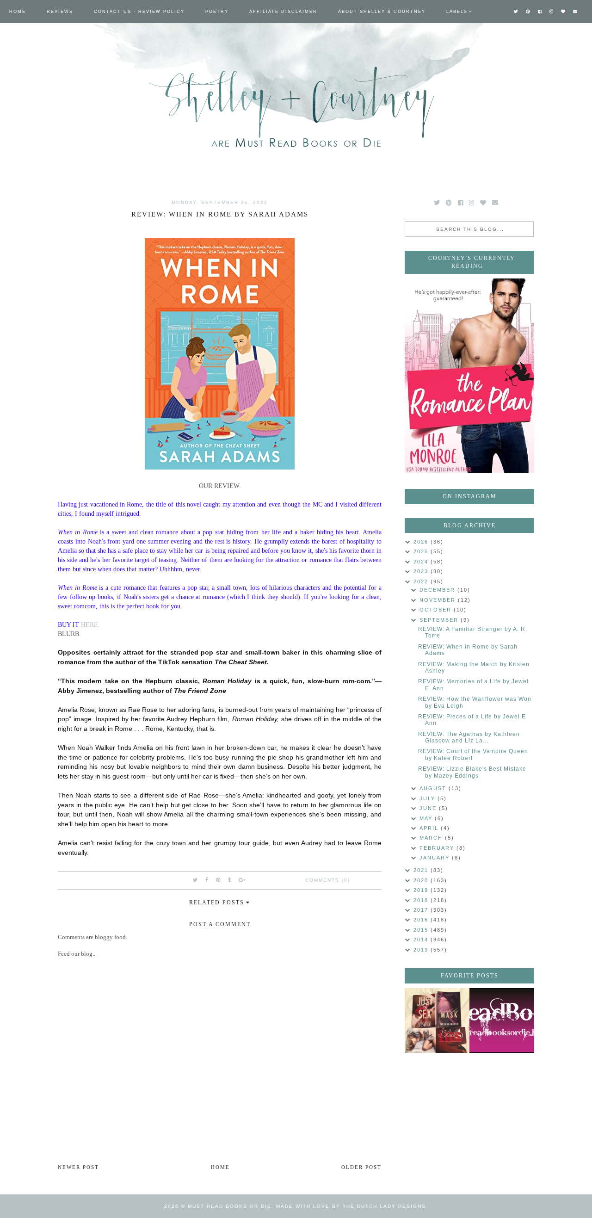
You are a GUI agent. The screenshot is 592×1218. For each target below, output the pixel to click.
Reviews (60, 11)
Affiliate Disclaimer (283, 11)
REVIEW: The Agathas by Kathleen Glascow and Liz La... (469, 737)
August (434, 788)
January (435, 857)
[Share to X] (195, 880)
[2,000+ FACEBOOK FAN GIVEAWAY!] (501, 1020)
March (432, 838)
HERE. (90, 624)
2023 (422, 571)
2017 (422, 910)
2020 (422, 880)
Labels (457, 11)
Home (17, 11)
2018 (422, 900)
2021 (422, 870)
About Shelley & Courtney (382, 11)
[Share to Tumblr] (230, 880)
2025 (422, 551)
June (429, 808)
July (428, 798)
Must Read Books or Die (229, 1206)
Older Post (361, 1167)
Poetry (216, 11)
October (436, 609)
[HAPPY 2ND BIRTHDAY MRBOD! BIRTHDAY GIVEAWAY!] (437, 1020)
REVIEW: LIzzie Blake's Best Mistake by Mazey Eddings (472, 772)
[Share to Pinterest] (218, 880)
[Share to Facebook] (207, 880)
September (440, 620)
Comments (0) (327, 880)
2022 (422, 581)
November (438, 600)
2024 (422, 561)
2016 (422, 919)
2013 (422, 949)
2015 (422, 930)
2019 (422, 890)
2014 (422, 939)
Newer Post (78, 1167)
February (437, 848)
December (438, 590)
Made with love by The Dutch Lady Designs (351, 1206)
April (430, 828)
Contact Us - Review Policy (139, 11)
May (427, 818)
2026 (422, 541)
